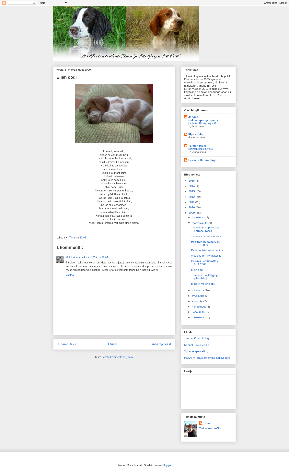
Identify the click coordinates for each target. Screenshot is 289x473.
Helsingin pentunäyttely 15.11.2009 (205, 243)
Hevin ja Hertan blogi (202, 160)
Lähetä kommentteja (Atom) (117, 357)
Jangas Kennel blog (196, 338)
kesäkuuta (198, 311)
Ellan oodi (197, 269)
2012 (192, 196)
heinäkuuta (199, 306)
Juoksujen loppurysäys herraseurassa (205, 229)
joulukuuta (198, 217)
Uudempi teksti (66, 344)
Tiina (206, 423)
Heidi (69, 257)
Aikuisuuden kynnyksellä (206, 255)
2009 (192, 212)
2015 (192, 180)
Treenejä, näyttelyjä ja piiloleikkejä (204, 276)
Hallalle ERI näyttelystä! (202, 123)
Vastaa (70, 274)
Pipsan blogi (196, 134)
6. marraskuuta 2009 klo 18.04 (90, 257)
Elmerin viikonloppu (203, 283)
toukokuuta (199, 317)
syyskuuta (198, 295)
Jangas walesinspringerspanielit (204, 118)
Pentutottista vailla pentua (207, 250)
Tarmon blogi (197, 145)
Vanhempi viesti (160, 344)
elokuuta (197, 301)
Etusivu (113, 344)
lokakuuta (198, 290)
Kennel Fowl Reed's (196, 344)
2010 (192, 207)
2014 (192, 186)
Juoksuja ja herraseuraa (206, 236)
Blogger (166, 465)
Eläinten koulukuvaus (200, 148)
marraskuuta (200, 222)
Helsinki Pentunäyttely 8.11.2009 (204, 262)
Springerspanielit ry (196, 351)
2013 (192, 191)
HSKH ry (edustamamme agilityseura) (207, 357)
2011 (192, 202)
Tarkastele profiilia (210, 428)
